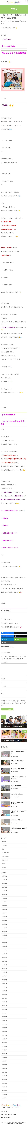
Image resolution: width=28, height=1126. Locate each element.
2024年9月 (4, 961)
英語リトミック (5, 856)
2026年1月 (4, 902)
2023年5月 (4, 1020)
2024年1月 (4, 990)
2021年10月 (4, 1090)
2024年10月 (4, 957)
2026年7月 (4, 879)
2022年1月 (4, 1079)
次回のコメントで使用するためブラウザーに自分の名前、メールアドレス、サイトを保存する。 (14, 703)
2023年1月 (4, 1035)
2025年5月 (4, 931)
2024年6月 (4, 972)
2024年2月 (4, 987)
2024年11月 (4, 953)
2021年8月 (4, 1098)
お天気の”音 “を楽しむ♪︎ (17, 794)
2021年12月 (4, 1083)
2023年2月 (4, 1031)
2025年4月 (4, 935)
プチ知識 (4, 841)
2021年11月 (4, 1087)
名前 (3, 679)
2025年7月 (4, 924)
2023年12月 (4, 994)
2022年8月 (4, 1053)
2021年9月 (4, 1094)
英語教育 (4, 867)
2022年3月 (4, 1072)
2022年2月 (4, 1075)
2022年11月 (4, 1042)
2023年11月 (4, 998)
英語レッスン (5, 860)
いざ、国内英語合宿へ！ (17, 786)
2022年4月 (4, 1068)
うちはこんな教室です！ (17, 820)
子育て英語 (12, 647)
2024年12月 (4, 950)
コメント (4, 662)
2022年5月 (4, 1064)
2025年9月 (4, 916)
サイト (3, 693)
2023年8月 (4, 1009)
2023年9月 (4, 1005)
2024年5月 (4, 976)
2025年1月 (4, 946)
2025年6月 (4, 928)
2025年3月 (4, 939)
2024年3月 (4, 983)
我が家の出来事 (5, 852)
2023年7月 (4, 1012)
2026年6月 (4, 883)
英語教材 (4, 863)
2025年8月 (4, 920)
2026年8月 (4, 876)
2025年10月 (4, 913)
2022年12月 (4, 1038)
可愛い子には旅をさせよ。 (17, 760)
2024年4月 (4, 979)
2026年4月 (4, 890)
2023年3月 (4, 1027)
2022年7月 (4, 1057)
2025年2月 (4, 942)
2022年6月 (4, 1061)
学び (3, 849)
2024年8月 (4, 964)
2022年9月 (4, 1050)
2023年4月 (4, 1024)
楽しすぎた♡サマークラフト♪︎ (19, 768)
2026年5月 (4, 887)
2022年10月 (4, 1046)
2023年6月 (4, 1016)
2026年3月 (4, 894)
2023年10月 (4, 1001)
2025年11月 (4, 909)
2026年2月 (4, 898)
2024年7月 (4, 968)
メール (3, 686)
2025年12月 (4, 905)
